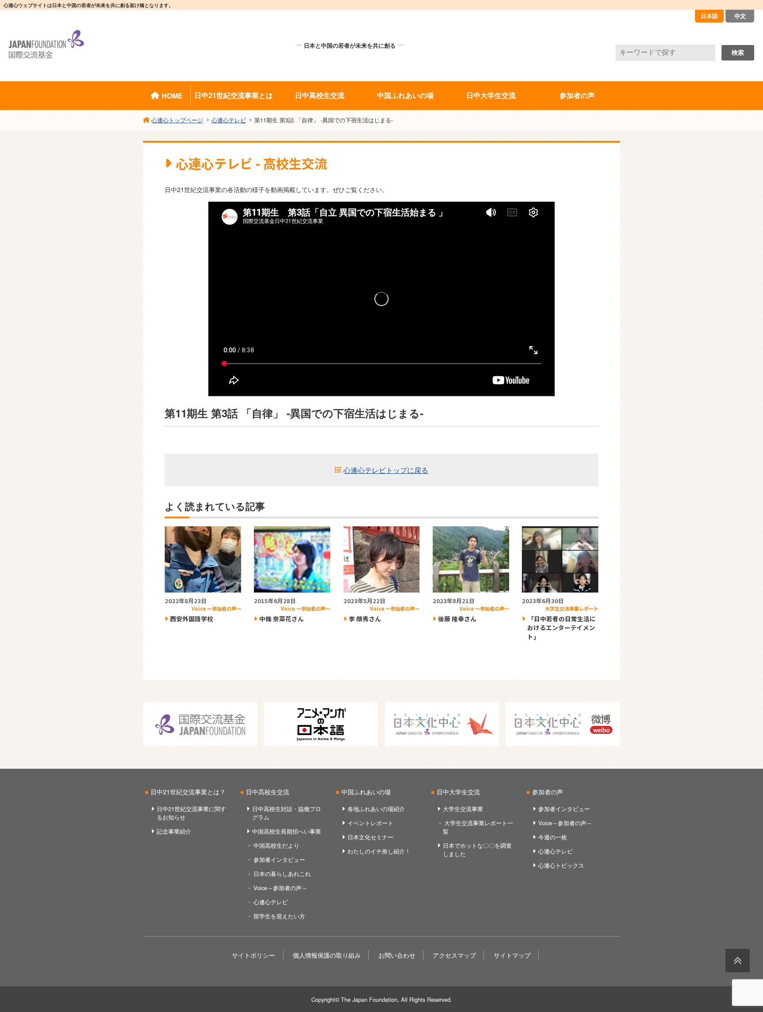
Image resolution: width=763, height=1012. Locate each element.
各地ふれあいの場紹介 (376, 808)
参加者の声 (577, 95)
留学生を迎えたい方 (279, 916)
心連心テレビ (270, 902)
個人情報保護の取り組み (327, 954)
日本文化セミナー (370, 837)
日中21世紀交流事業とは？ (188, 791)
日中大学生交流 (491, 95)
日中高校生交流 (319, 95)
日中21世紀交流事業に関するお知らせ (191, 812)
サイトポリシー (253, 954)
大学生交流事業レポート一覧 (478, 827)
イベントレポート (370, 823)
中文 (740, 15)
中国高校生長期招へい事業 (286, 831)
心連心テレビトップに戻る (386, 470)
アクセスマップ (454, 954)
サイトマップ (512, 954)
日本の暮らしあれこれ (282, 873)
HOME (172, 96)
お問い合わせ (396, 954)
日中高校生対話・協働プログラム (286, 812)
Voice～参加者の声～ (280, 888)
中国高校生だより (276, 845)
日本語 (709, 15)
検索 (738, 52)
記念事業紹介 (174, 831)
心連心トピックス (561, 865)
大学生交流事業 (463, 808)
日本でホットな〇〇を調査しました (477, 849)
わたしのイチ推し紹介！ (379, 851)
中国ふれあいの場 (405, 95)
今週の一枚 (552, 837)
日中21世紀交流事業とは (233, 95)
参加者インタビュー (279, 859)
